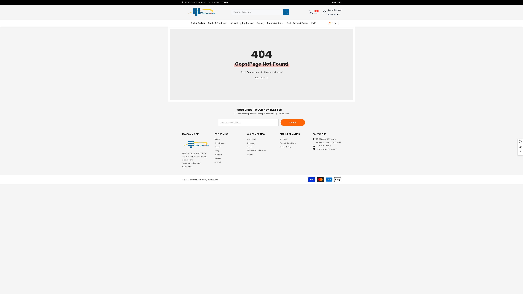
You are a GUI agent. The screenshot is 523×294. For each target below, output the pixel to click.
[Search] (260, 12)
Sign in (330, 11)
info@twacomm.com (220, 2)
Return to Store (261, 78)
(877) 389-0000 (198, 2)
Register (337, 10)
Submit (293, 122)
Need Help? (336, 2)
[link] (332, 23)
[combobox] (257, 12)
